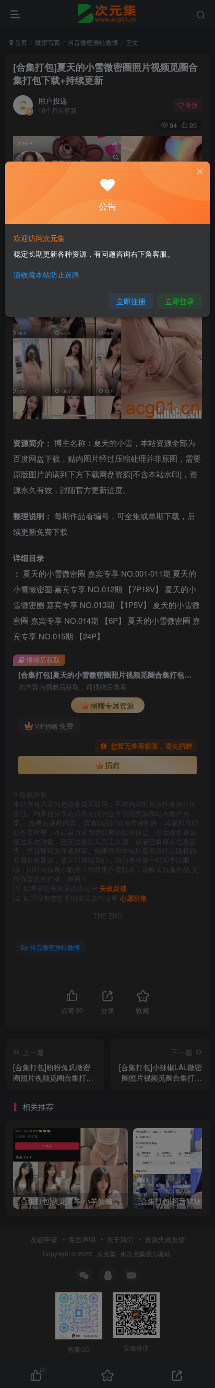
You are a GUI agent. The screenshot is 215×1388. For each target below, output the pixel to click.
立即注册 (131, 301)
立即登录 (179, 301)
